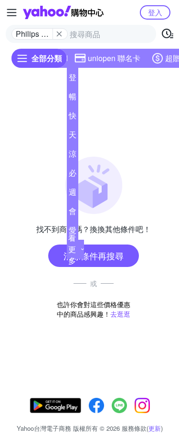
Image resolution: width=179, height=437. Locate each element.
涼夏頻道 (72, 155)
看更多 (72, 249)
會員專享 (72, 213)
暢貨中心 (72, 98)
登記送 (72, 79)
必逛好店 (72, 174)
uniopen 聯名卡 (114, 58)
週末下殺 (72, 194)
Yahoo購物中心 (63, 12)
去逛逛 (120, 314)
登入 (155, 12)
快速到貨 (72, 117)
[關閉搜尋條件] (59, 34)
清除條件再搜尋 (93, 255)
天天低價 (72, 136)
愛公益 (72, 232)
